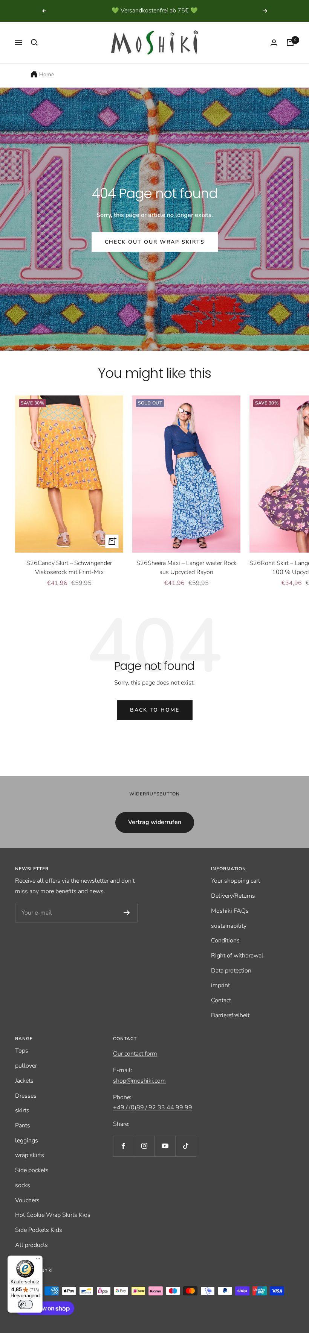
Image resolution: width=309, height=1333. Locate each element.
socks (22, 1185)
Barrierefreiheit (230, 1015)
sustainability (228, 926)
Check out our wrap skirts (155, 241)
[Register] (127, 912)
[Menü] (38, 1260)
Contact (221, 1000)
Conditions (225, 940)
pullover (26, 1066)
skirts (22, 1110)
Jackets (24, 1081)
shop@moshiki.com (139, 1081)
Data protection (231, 970)
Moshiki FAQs (230, 911)
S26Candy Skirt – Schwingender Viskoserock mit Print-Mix (69, 567)
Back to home (154, 709)
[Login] (274, 42)
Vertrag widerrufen (154, 822)
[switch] (25, 1304)
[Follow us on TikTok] (185, 1146)
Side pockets (32, 1170)
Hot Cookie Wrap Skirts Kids (52, 1215)
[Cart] (290, 42)
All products (31, 1245)
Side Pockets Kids (38, 1230)
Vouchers (27, 1200)
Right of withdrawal (237, 955)
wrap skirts (29, 1155)
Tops (21, 1051)
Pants (22, 1125)
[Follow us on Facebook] (123, 1146)
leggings (26, 1140)
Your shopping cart (235, 881)
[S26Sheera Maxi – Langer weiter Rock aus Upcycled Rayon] (186, 473)
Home (46, 74)
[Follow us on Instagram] (144, 1146)
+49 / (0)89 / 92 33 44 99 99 (152, 1107)
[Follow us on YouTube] (164, 1146)
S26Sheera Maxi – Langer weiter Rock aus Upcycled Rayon (186, 567)
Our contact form (135, 1054)
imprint (220, 985)
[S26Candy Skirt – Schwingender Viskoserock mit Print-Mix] (69, 473)
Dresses (26, 1096)
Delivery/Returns (233, 896)
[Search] (34, 42)
